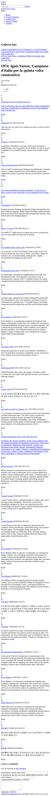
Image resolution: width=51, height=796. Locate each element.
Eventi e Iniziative (12, 17)
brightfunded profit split (10, 271)
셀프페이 (5, 728)
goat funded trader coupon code (13, 247)
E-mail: (3, 775)
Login (3, 2)
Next (10, 60)
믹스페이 (5, 602)
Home (8, 15)
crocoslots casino (7, 347)
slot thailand (5, 205)
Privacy (18, 794)
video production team (9, 165)
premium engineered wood (11, 437)
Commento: (5, 780)
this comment (21, 768)
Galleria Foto (11, 19)
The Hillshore (6, 576)
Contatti (9, 23)
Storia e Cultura (11, 21)
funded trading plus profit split (12, 294)
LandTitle (4, 627)
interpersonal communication (12, 652)
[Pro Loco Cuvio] (8, 9)
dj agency (4, 142)
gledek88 (4, 123)
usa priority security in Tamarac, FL (14, 409)
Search (27, 6)
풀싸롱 (4, 748)
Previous (4, 60)
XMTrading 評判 (7, 368)
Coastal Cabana (7, 496)
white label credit (7, 102)
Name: (3, 773)
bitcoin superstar (7, 466)
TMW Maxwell (7, 703)
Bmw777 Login (7, 228)
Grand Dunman (7, 521)
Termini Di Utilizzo (8, 794)
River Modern (6, 317)
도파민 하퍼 (6, 389)
